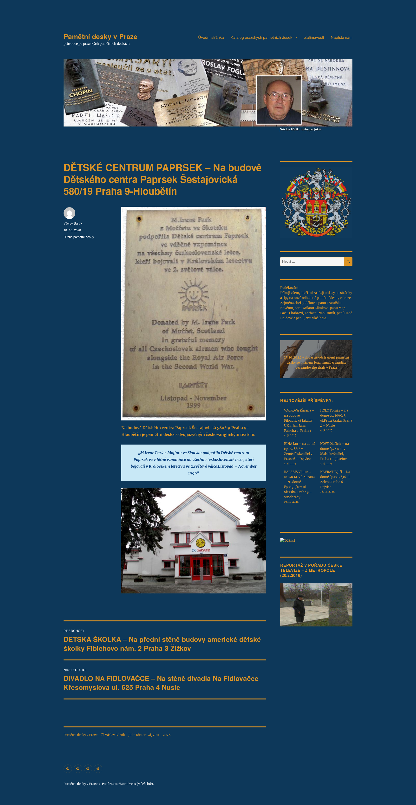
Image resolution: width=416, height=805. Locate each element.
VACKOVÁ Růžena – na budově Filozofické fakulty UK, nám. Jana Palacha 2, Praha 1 (299, 420)
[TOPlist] (287, 540)
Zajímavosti (314, 37)
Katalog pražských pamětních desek (261, 37)
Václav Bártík (73, 223)
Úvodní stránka (211, 37)
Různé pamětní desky (79, 236)
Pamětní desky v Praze (100, 36)
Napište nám (341, 37)
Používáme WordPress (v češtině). (128, 784)
